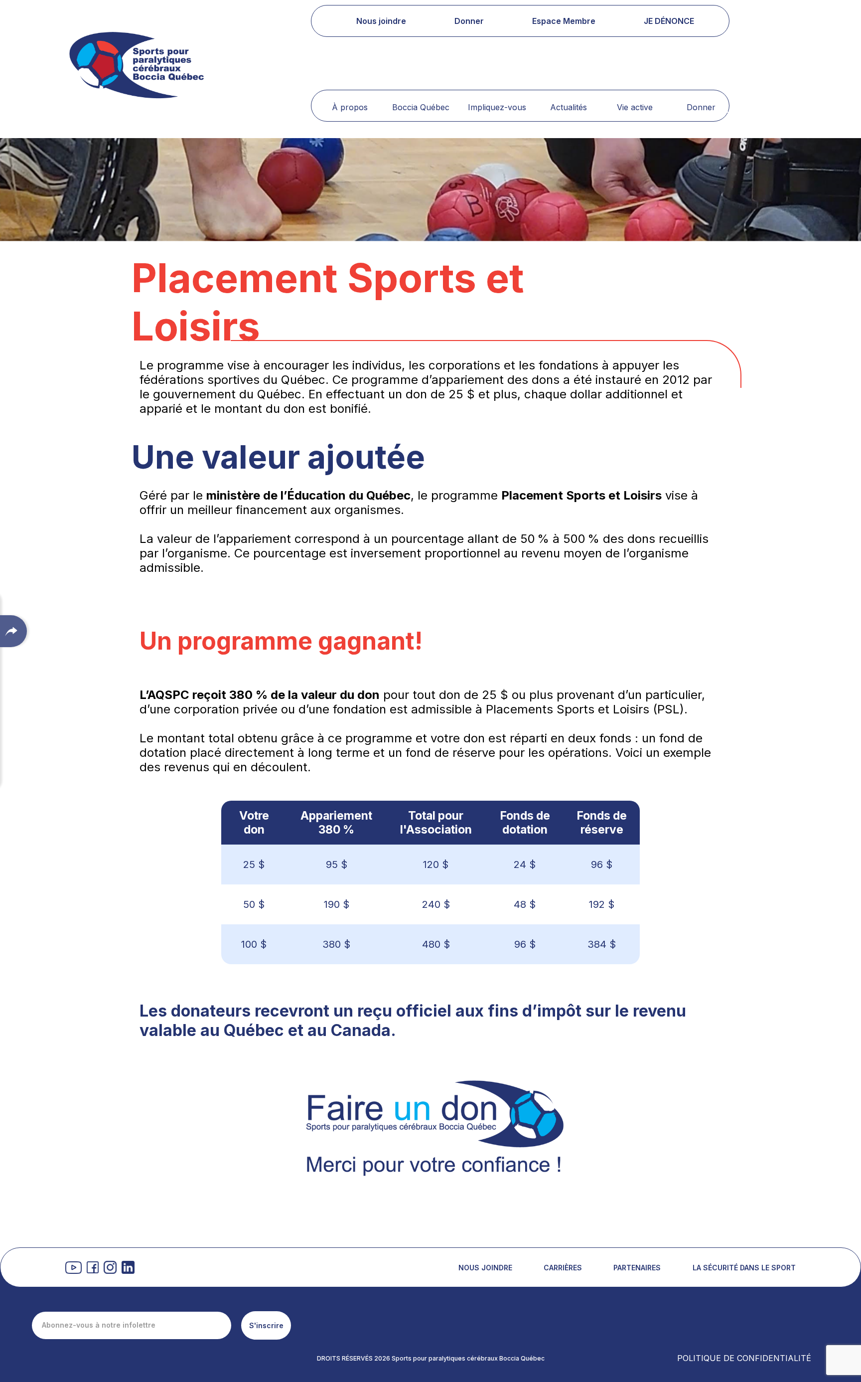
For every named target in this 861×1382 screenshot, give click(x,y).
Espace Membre (563, 21)
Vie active (635, 107)
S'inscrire (266, 1325)
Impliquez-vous (497, 107)
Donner (701, 107)
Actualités (568, 107)
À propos (350, 107)
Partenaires (637, 1267)
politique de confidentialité (744, 1358)
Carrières (563, 1267)
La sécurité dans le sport (744, 1267)
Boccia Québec (420, 107)
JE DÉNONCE (669, 21)
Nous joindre (381, 21)
